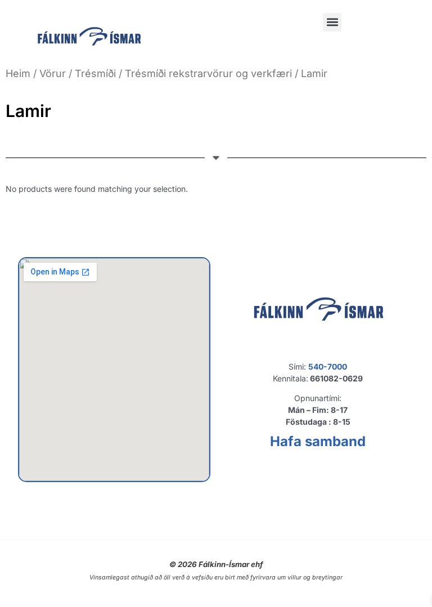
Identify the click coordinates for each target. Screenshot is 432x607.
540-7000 (327, 366)
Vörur (52, 73)
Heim (18, 73)
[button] (332, 22)
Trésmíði (95, 73)
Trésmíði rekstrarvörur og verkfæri (208, 73)
